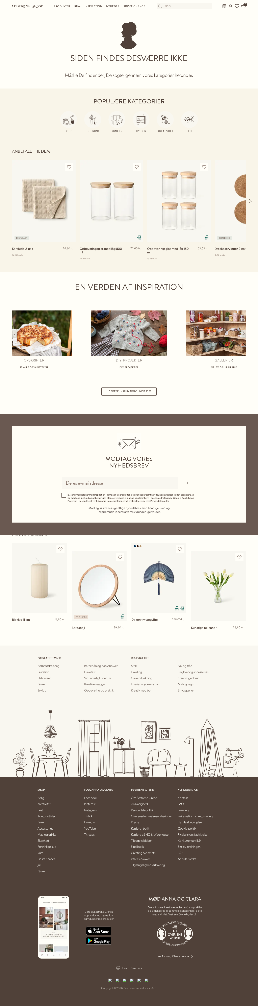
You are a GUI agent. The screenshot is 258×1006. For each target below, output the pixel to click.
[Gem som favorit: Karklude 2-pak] (69, 167)
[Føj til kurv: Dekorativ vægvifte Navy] (181, 626)
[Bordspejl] (99, 586)
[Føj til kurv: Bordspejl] (121, 634)
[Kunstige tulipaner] (218, 586)
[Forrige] (14, 334)
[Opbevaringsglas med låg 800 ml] (111, 201)
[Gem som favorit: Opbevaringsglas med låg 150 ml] (204, 167)
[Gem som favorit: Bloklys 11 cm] (60, 549)
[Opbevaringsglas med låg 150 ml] (179, 201)
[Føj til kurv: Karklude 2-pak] (70, 255)
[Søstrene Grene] (28, 6)
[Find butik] (224, 6)
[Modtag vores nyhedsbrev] (187, 483)
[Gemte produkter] (237, 6)
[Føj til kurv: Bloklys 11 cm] (62, 626)
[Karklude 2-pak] (44, 201)
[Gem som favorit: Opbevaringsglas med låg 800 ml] (137, 167)
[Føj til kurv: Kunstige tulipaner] (241, 634)
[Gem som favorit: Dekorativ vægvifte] (180, 549)
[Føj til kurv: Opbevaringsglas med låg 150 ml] (205, 255)
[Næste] (251, 201)
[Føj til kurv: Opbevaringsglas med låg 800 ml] (138, 255)
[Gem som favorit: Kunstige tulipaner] (239, 557)
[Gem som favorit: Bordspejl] (120, 557)
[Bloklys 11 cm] (39, 578)
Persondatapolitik (159, 500)
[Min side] (230, 6)
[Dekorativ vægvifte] (158, 578)
